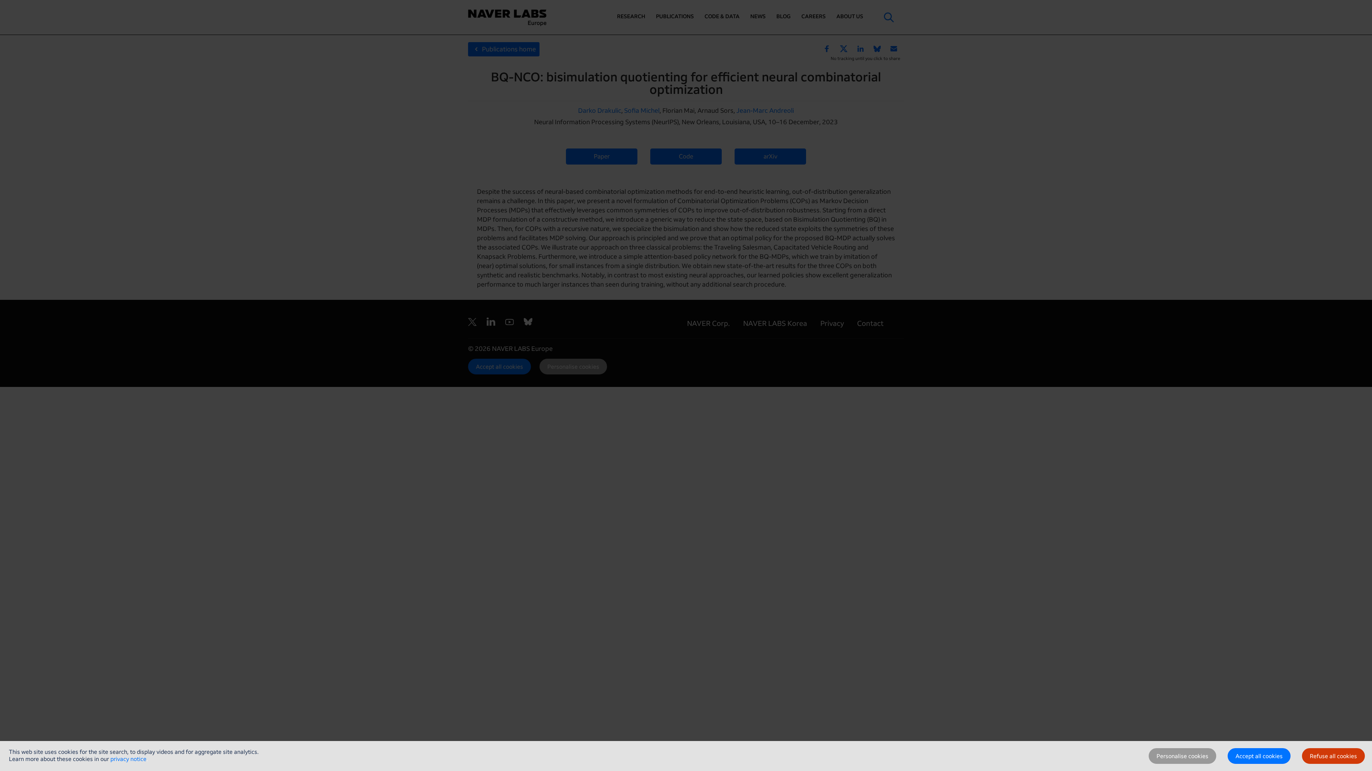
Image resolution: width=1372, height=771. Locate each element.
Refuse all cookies (1333, 756)
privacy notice (128, 758)
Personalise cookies (1182, 756)
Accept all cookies (1259, 756)
